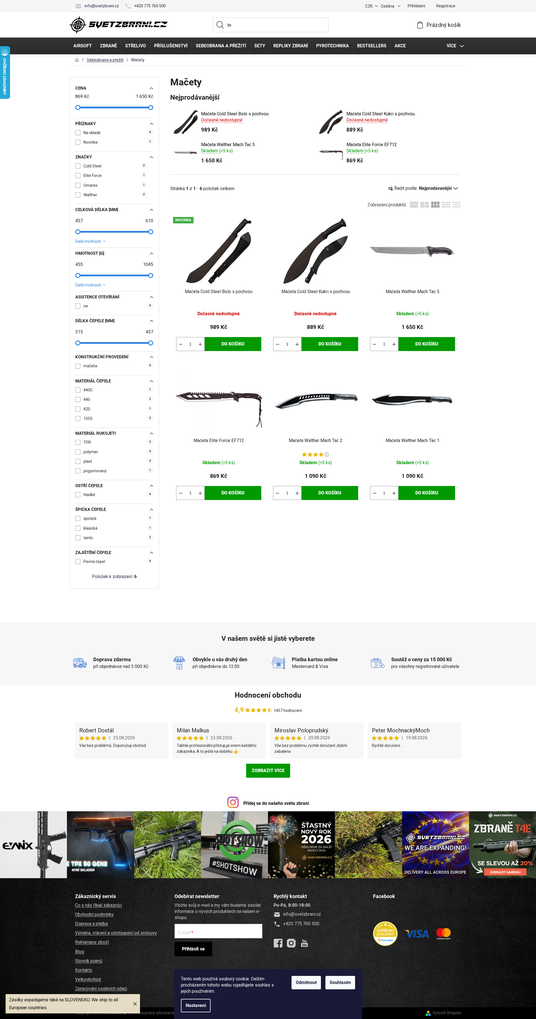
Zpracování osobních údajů (101, 988)
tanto (117, 538)
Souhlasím (340, 982)
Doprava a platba (91, 923)
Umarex (114, 185)
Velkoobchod (88, 979)
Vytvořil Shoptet (447, 1013)
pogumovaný (117, 471)
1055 (117, 418)
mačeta (117, 366)
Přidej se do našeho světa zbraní (276, 803)
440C (117, 390)
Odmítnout (306, 982)
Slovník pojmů (88, 961)
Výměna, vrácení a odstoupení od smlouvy (116, 933)
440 (117, 399)
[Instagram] (291, 943)
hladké (117, 494)
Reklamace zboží (92, 942)
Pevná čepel (117, 561)
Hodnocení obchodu (268, 695)
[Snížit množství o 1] (180, 344)
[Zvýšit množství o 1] (200, 344)
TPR (117, 442)
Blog (79, 951)
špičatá (117, 518)
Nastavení (196, 1005)
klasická (117, 528)
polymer (117, 452)
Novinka (117, 142)
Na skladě (117, 132)
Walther (114, 195)
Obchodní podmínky (94, 914)
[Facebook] (278, 943)
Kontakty (83, 970)
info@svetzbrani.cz (102, 6)
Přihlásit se (193, 949)
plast (117, 461)
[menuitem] (82, 46)
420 (117, 409)
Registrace (445, 6)
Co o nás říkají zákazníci (98, 905)
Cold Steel (114, 166)
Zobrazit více (268, 770)
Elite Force (114, 175)
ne (117, 306)
